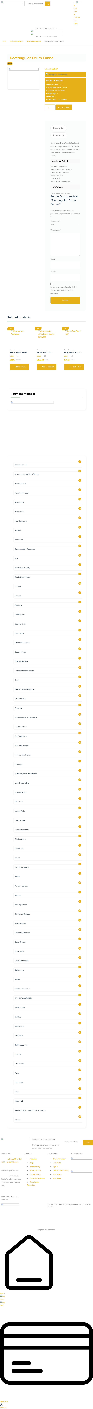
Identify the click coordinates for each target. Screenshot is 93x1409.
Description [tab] (58, 128)
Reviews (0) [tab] (59, 135)
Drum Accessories (34, 41)
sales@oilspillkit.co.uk (9, 1170)
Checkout (4, 1402)
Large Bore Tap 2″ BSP (72, 352)
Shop (2, 1299)
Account (3, 1407)
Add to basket (64, 107)
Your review (55, 230)
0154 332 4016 (12, 1162)
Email (53, 271)
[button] (19, 367)
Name (53, 259)
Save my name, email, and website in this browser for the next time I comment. (64, 290)
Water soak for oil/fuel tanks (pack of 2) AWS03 (45, 352)
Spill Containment (16, 41)
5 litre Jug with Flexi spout (18, 352)
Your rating (55, 221)
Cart (2, 1305)
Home (4, 41)
